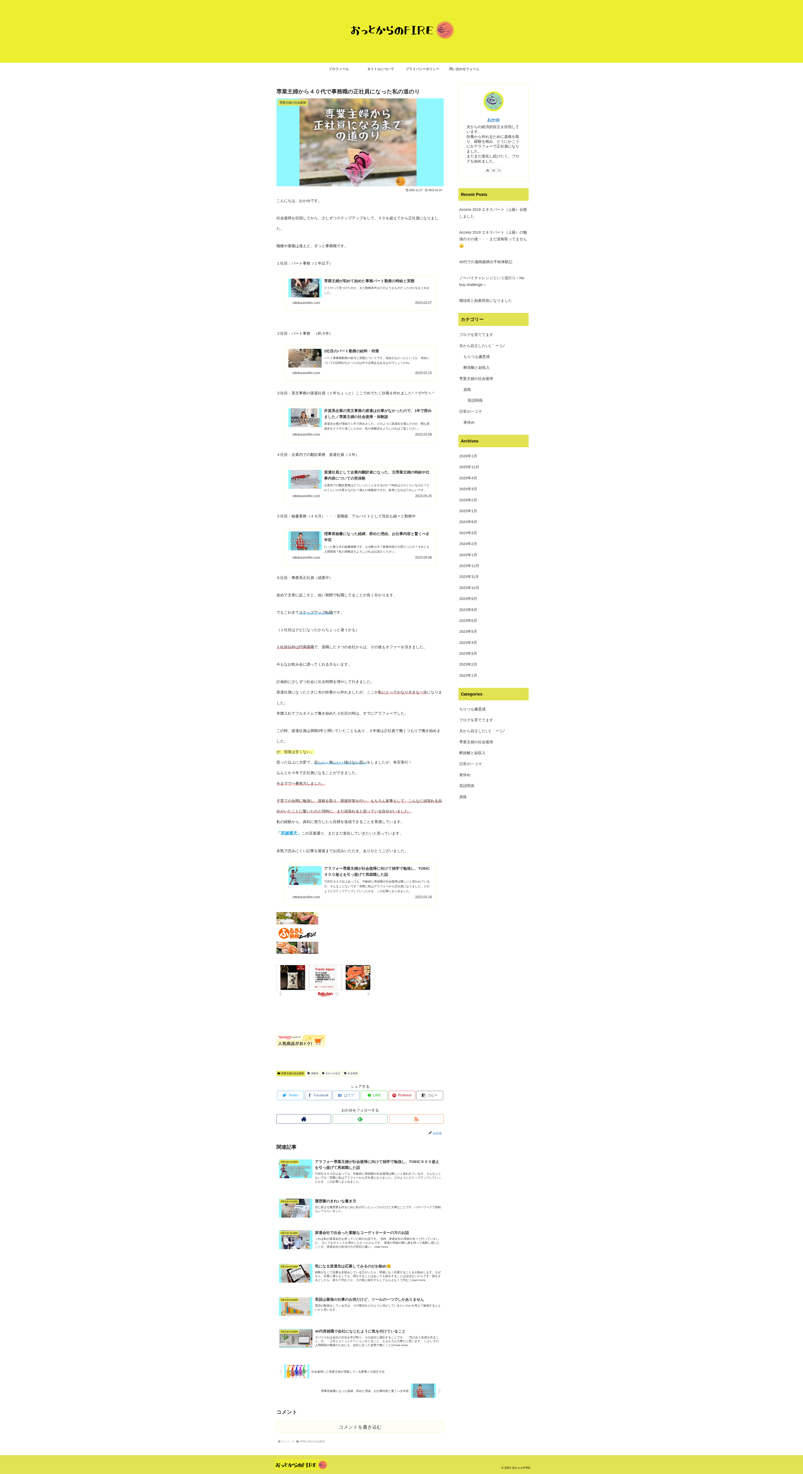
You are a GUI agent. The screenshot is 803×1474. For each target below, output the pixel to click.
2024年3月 (468, 533)
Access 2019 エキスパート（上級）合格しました (493, 212)
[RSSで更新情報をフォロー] (416, 1119)
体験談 (314, 1073)
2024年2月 (468, 544)
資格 (467, 389)
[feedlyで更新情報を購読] (360, 1119)
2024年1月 (468, 555)
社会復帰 (353, 1073)
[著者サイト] (303, 1119)
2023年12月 (469, 566)
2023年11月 (469, 577)
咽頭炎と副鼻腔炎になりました (485, 300)
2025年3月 (468, 489)
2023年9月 (468, 599)
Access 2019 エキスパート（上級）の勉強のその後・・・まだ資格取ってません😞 (493, 239)
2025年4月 (468, 478)
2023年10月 (469, 588)
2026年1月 (468, 456)
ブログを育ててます (476, 335)
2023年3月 (468, 653)
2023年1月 (468, 675)
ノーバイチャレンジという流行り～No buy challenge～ (491, 281)
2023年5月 (468, 631)
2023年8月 (468, 610)
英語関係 (475, 400)
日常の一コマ (470, 411)
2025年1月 (468, 511)
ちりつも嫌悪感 (476, 357)
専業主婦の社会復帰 (292, 1073)
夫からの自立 (332, 1073)
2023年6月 (468, 621)
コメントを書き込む (360, 1427)
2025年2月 (468, 500)
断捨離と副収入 (476, 367)
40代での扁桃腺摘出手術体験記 (485, 262)
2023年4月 (468, 643)
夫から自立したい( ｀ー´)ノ (482, 346)
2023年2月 (468, 664)
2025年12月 (469, 467)
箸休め (469, 422)
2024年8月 (468, 522)
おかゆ (493, 119)
